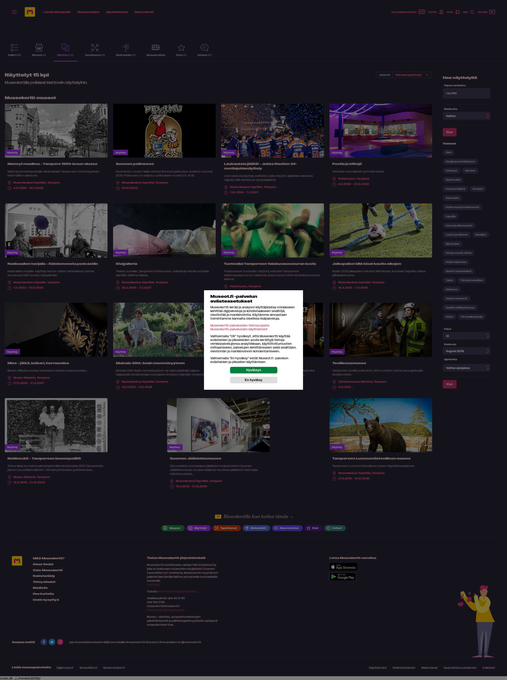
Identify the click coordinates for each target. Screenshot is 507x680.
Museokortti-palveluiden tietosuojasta (239, 325)
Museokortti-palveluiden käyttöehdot (239, 329)
